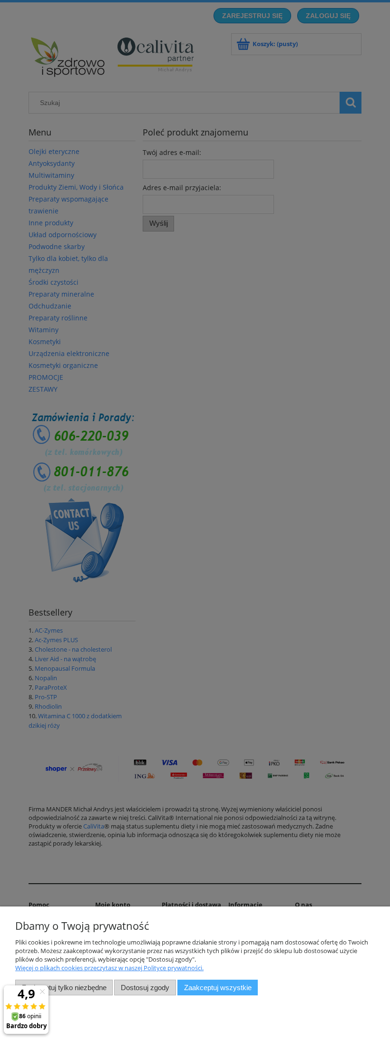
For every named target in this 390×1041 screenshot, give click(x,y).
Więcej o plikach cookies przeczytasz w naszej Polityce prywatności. (109, 968)
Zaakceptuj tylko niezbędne (64, 987)
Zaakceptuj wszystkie (218, 987)
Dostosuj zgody (145, 987)
